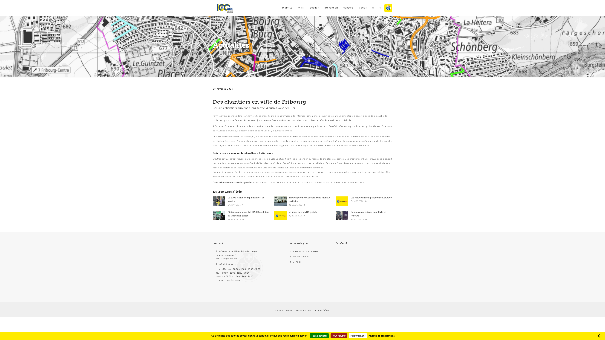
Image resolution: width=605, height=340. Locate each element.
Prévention (331, 7)
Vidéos (363, 7)
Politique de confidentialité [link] (382, 335)
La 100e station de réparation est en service (246, 199)
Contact (296, 262)
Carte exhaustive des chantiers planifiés (233, 182)
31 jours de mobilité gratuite (303, 212)
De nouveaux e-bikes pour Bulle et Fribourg (368, 214)
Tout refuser (339, 335)
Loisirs (301, 7)
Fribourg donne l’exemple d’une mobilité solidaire (309, 199)
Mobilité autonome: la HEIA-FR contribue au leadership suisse (248, 214)
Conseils (348, 7)
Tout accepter (319, 335)
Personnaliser (357, 335)
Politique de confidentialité (306, 251)
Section (314, 7)
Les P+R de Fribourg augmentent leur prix (371, 197)
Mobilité (287, 7)
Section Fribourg (301, 256)
